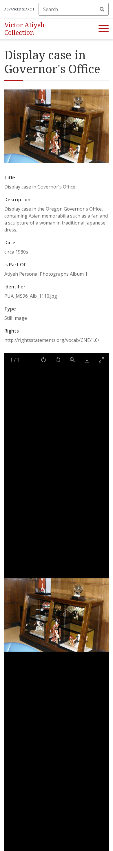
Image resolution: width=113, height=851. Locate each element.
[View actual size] (72, 360)
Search (102, 9)
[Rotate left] (58, 360)
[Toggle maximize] (101, 360)
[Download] (87, 360)
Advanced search (19, 9)
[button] (104, 29)
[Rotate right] (43, 360)
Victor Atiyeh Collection (24, 28)
